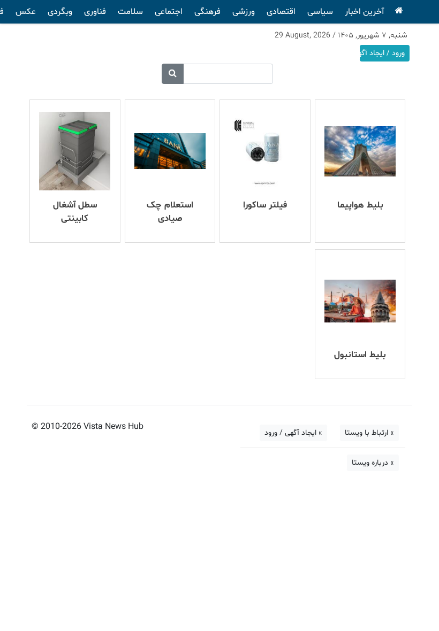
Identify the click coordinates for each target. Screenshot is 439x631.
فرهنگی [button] (207, 12)
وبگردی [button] (60, 12)
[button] (173, 74)
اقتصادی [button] (281, 12)
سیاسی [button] (320, 12)
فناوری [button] (95, 12)
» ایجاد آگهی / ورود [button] (293, 433)
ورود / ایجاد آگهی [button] (382, 53)
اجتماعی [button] (169, 12)
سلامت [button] (130, 12)
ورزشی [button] (243, 12)
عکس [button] (26, 12)
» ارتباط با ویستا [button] (369, 433)
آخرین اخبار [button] (364, 12)
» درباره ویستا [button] (373, 463)
